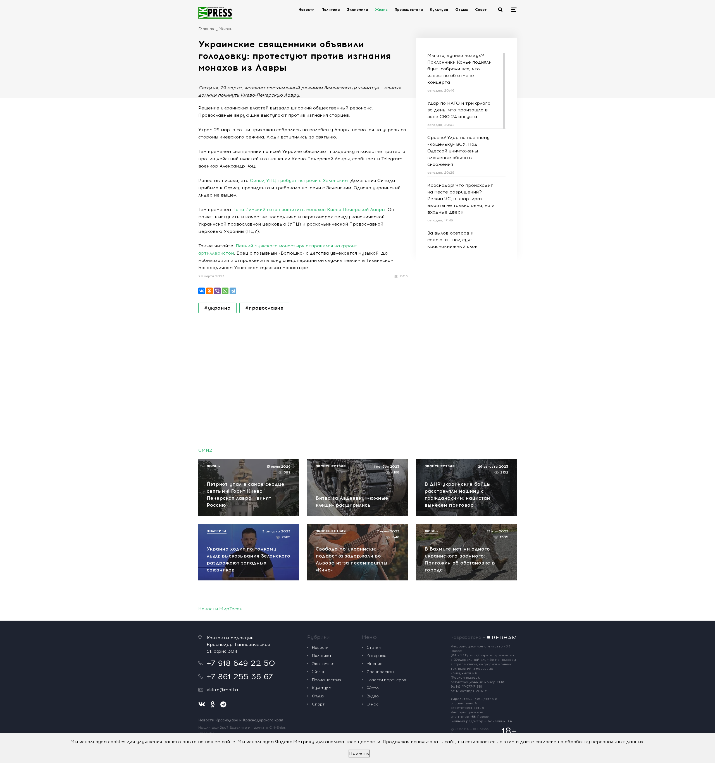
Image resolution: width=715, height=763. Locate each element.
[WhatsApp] (225, 291)
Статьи (373, 647)
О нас (372, 704)
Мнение (374, 663)
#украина (217, 308)
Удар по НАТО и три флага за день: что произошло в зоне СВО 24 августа (458, 110)
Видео (372, 696)
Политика (330, 10)
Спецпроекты (380, 671)
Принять (359, 753)
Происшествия (409, 10)
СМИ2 (205, 450)
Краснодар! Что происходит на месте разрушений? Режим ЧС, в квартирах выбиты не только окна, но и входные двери (460, 199)
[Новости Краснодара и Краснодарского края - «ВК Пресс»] (215, 13)
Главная (206, 29)
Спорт (481, 10)
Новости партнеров (386, 680)
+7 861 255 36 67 (240, 676)
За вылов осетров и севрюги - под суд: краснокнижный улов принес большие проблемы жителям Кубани (458, 246)
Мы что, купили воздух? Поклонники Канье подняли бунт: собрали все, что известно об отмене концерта (459, 69)
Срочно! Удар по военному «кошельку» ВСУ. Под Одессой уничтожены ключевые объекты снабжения (458, 151)
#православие (264, 308)
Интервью (376, 655)
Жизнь (381, 10)
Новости (306, 10)
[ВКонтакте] (201, 291)
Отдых (461, 10)
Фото (372, 688)
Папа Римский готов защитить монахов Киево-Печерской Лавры (308, 209)
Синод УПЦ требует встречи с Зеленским (299, 180)
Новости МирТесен (220, 608)
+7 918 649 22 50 (241, 663)
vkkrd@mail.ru (223, 689)
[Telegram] (233, 291)
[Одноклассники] (209, 291)
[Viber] (217, 291)
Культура (439, 10)
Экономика (357, 10)
